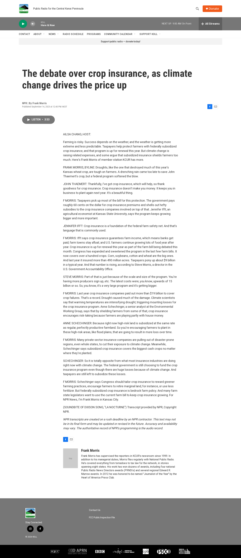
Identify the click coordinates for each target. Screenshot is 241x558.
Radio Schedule (73, 34)
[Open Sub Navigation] (44, 34)
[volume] (33, 24)
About (37, 34)
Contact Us (94, 510)
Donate (214, 8)
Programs (94, 34)
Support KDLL (149, 34)
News (52, 34)
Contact (24, 34)
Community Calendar (118, 34)
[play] (23, 24)
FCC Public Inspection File (102, 517)
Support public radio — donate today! (120, 41)
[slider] (38, 23)
